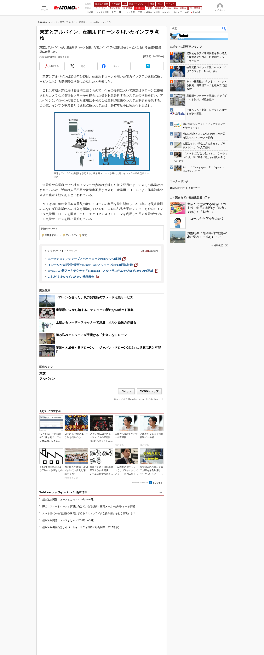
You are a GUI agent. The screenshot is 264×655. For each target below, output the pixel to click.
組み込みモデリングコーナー (185, 188)
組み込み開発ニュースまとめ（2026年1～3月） (69, 520)
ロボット (53, 22)
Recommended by (140, 482)
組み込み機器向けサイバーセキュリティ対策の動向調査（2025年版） (81, 527)
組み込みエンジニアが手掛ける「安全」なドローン (91, 335)
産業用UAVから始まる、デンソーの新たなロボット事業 (95, 309)
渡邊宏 (147, 56)
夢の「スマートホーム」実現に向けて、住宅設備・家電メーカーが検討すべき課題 (88, 506)
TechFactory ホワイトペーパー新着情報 (63, 492)
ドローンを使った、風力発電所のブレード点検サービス (94, 297)
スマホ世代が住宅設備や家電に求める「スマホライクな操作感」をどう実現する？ (88, 513)
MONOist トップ (149, 391)
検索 (224, 28)
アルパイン (71, 235)
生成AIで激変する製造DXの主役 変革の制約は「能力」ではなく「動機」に (207, 207)
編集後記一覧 (221, 245)
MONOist (42, 22)
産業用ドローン (53, 235)
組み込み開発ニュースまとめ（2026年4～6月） (69, 499)
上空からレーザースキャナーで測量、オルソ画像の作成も (96, 322)
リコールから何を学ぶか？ (205, 218)
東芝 (84, 235)
